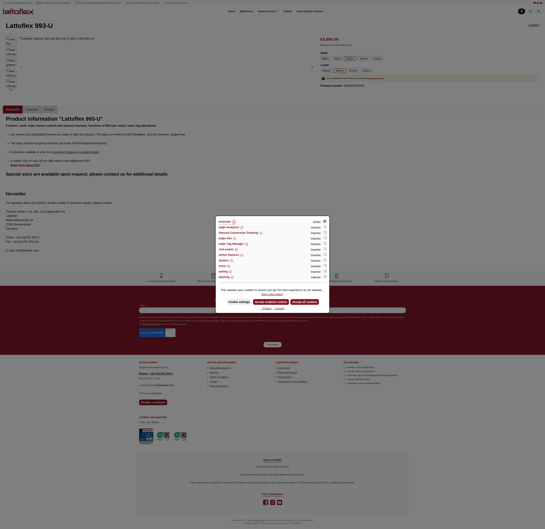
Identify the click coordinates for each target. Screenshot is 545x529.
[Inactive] (326, 226)
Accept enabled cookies (271, 302)
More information (272, 294)
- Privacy (267, 308)
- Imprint (279, 308)
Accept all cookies (304, 302)
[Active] (326, 221)
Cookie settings (239, 302)
